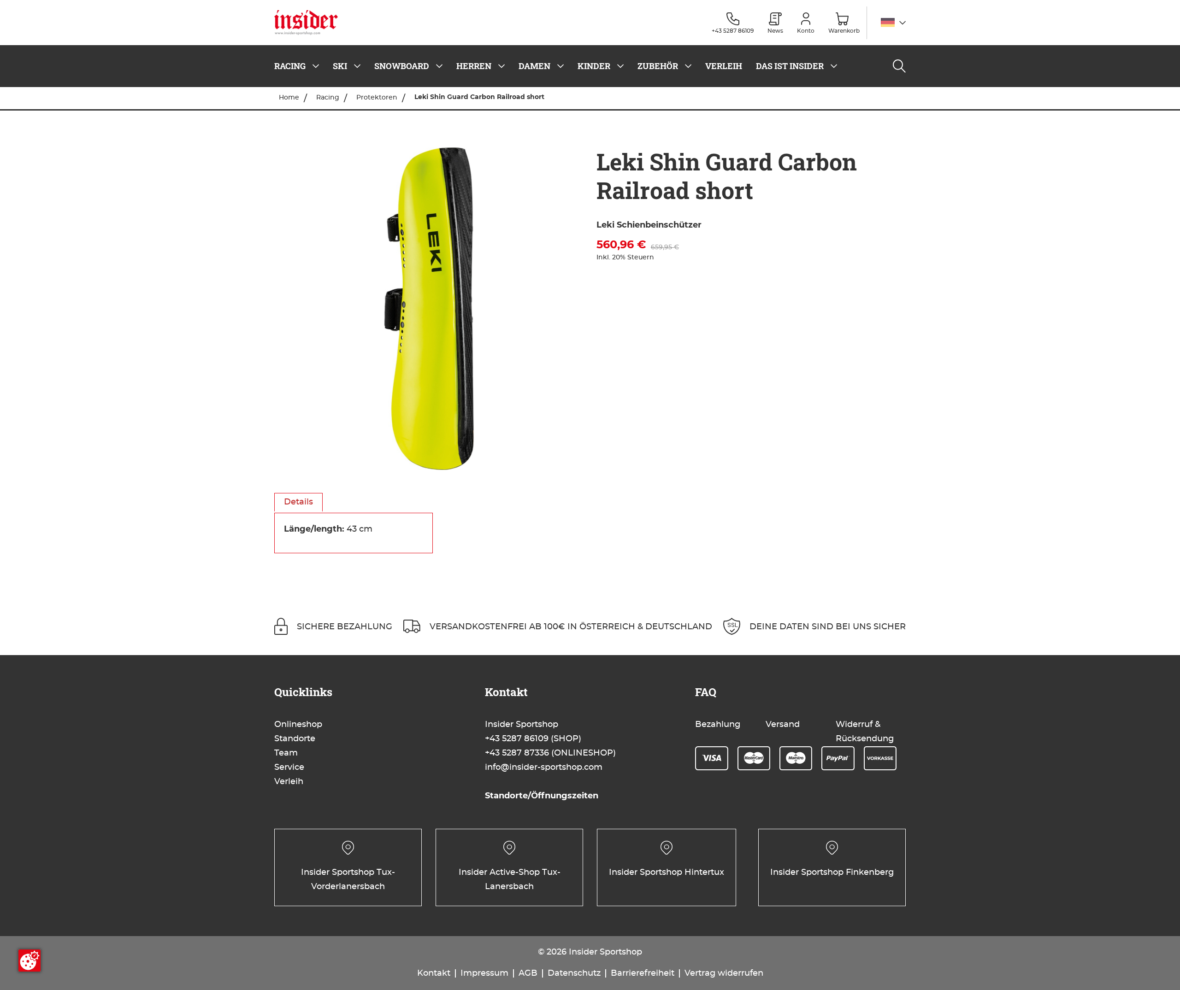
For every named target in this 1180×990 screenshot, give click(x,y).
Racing (327, 97)
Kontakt (433, 973)
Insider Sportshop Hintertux (666, 872)
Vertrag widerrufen (723, 973)
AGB (528, 973)
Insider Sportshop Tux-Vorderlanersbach (348, 879)
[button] (893, 23)
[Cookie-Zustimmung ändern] (29, 960)
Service (289, 767)
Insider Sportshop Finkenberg (832, 872)
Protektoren (376, 97)
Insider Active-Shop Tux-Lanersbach (509, 879)
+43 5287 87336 (517, 753)
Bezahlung (717, 725)
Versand (783, 725)
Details (298, 502)
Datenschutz (574, 973)
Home (289, 97)
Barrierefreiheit (642, 973)
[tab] (298, 502)
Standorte (294, 739)
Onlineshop (298, 725)
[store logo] (309, 22)
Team (286, 753)
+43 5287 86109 (517, 739)
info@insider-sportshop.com (543, 767)
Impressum (484, 973)
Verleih (288, 782)
